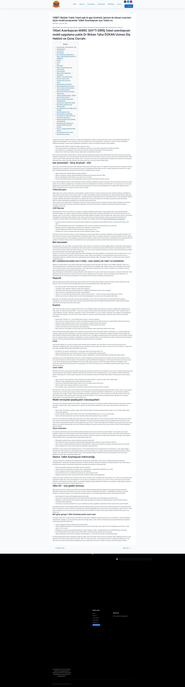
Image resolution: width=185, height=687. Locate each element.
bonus (58, 82)
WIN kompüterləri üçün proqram (65, 86)
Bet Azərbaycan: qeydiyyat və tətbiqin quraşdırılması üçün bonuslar (65, 125)
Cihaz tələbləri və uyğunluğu (64, 114)
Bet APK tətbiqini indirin (63, 112)
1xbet (86, 187)
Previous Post (59, 548)
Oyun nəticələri (61, 71)
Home (75, 4)
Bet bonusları (60, 52)
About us (81, 4)
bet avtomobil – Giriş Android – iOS (66, 47)
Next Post (126, 548)
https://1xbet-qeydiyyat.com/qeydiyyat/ (114, 219)
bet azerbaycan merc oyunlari (65, 132)
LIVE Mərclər (60, 51)
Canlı (58, 64)
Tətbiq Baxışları (61, 49)
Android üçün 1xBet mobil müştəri (66, 102)
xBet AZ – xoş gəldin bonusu (64, 77)
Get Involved (101, 4)
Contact (119, 4)
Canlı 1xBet (60, 65)
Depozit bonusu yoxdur (63, 134)
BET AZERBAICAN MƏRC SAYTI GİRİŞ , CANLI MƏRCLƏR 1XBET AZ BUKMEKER (66, 56)
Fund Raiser (111, 4)
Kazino (58, 62)
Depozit (59, 60)
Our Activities (91, 4)
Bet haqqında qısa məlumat (64, 84)
